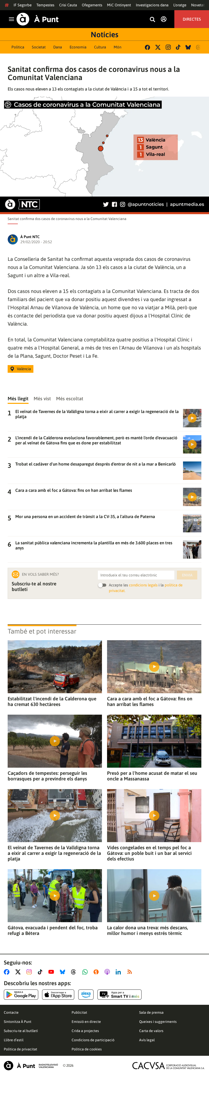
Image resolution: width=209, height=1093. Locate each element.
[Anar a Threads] (75, 972)
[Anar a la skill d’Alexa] (86, 994)
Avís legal (147, 1040)
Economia (78, 47)
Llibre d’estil (13, 1040)
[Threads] (198, 47)
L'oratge (179, 5)
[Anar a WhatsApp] (86, 972)
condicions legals (143, 585)
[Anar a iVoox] (97, 972)
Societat (39, 47)
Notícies (104, 34)
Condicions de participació (93, 1040)
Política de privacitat (20, 1049)
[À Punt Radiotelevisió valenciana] (31, 1065)
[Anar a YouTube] (52, 972)
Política (17, 47)
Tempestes (45, 5)
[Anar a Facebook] (7, 972)
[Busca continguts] (152, 19)
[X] (158, 47)
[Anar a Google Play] (21, 994)
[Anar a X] (19, 972)
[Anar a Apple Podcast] (108, 972)
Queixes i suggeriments (158, 1022)
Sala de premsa (151, 1012)
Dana (57, 47)
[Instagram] (168, 47)
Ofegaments (92, 5)
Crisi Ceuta (68, 5)
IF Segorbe (23, 5)
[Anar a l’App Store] (58, 994)
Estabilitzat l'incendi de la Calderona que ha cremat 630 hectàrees (52, 701)
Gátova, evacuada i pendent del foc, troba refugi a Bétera (53, 930)
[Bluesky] (188, 47)
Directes (192, 19)
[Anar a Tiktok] (41, 972)
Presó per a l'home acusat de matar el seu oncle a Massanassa (152, 775)
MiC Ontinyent (119, 5)
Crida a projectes (85, 1031)
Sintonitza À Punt (17, 1022)
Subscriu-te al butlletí (21, 1031)
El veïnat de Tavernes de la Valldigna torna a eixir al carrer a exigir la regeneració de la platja (54, 853)
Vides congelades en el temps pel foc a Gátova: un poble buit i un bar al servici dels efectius (149, 853)
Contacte (11, 1012)
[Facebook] (147, 47)
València (24, 369)
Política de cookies (87, 1049)
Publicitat (79, 1012)
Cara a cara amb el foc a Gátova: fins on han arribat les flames (149, 701)
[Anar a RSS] (131, 972)
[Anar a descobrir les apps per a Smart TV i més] (119, 994)
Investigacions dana (152, 5)
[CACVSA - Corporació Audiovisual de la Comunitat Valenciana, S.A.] (168, 1065)
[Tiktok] (178, 47)
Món (117, 47)
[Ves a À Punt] (38, 19)
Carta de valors (151, 1031)
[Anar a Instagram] (30, 972)
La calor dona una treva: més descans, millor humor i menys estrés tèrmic (147, 930)
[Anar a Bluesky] (63, 972)
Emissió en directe (86, 1022)
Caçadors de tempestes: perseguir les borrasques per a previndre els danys (47, 775)
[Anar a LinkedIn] (119, 972)
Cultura (100, 47)
